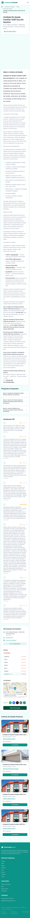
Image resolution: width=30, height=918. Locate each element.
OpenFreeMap (13, 694)
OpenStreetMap (12, 695)
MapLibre (7, 694)
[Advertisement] (15, 51)
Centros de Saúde (9, 6)
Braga (2, 865)
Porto (17, 6)
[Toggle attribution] (25, 694)
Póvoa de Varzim (7, 8)
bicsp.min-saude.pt (11, 640)
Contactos (4, 891)
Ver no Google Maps (8, 382)
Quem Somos (4, 888)
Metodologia (25, 911)
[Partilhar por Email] (20, 702)
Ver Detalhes (15, 745)
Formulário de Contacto (7, 898)
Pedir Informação (15, 708)
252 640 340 (14, 254)
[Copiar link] (24, 702)
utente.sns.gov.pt (10, 267)
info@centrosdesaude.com (8, 900)
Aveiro (3, 872)
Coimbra (3, 874)
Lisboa (3, 861)
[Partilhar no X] (17, 702)
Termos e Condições (4, 912)
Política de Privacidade (14, 912)
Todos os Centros (5, 884)
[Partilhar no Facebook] (13, 702)
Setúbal (3, 867)
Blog (2, 886)
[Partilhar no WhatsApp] (10, 702)
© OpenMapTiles (20, 694)
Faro (2, 870)
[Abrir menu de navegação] (28, 2)
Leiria (2, 876)
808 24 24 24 (17, 259)
